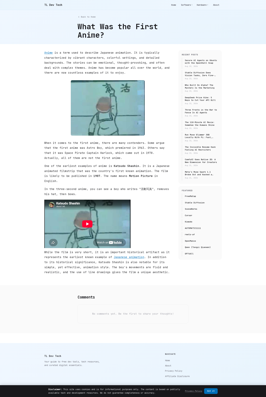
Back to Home (88, 17)
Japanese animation (129, 257)
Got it (211, 391)
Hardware (202, 5)
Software (186, 5)
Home (173, 5)
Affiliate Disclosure (177, 376)
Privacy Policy (173, 370)
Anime (48, 52)
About (216, 5)
